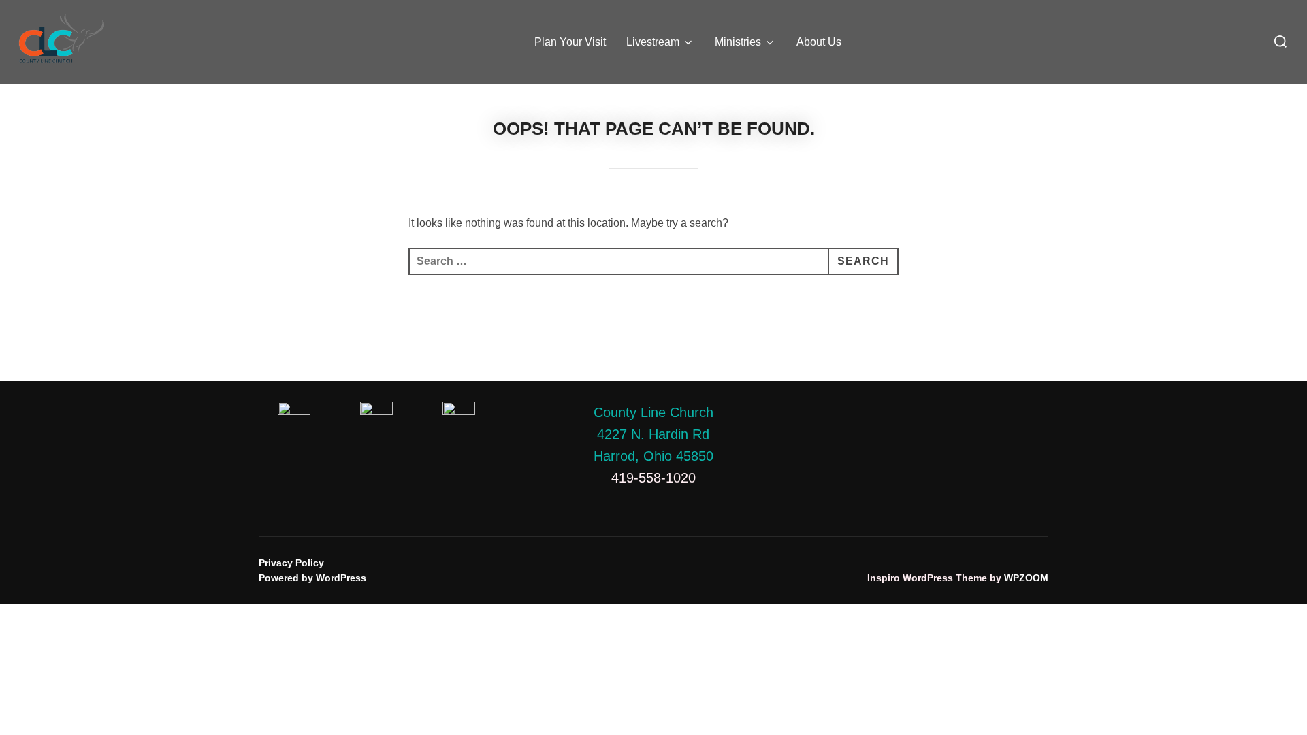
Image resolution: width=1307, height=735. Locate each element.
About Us (818, 42)
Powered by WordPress (312, 577)
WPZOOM (1026, 577)
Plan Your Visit (570, 42)
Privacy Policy (291, 562)
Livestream (652, 42)
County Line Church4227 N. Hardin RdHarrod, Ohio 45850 (653, 434)
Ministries (738, 42)
